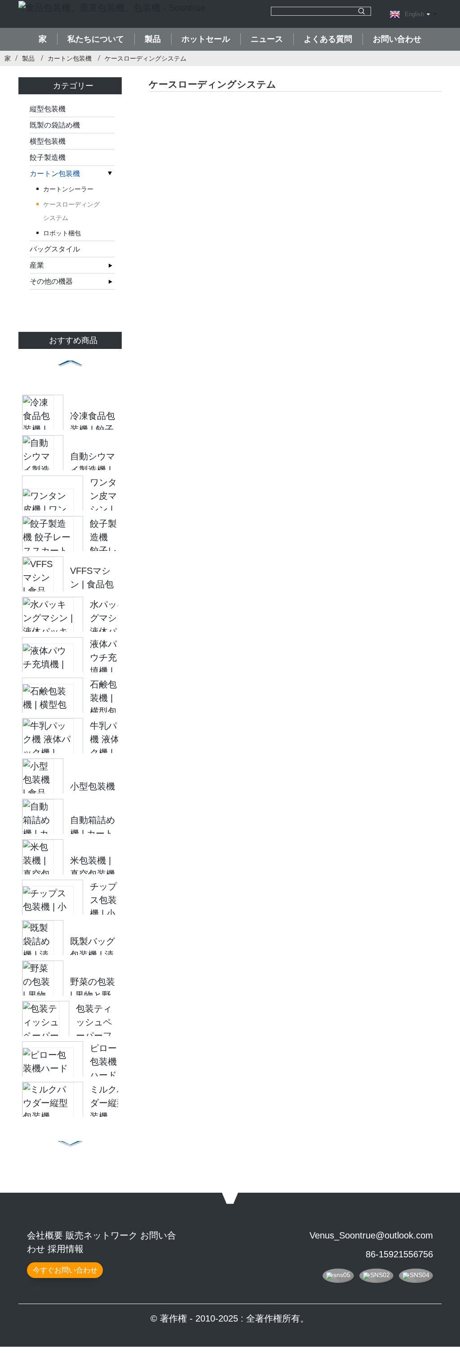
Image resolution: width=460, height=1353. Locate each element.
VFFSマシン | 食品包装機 (92, 584)
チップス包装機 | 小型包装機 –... (103, 913)
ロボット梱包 (62, 233)
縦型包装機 (48, 109)
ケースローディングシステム (145, 58)
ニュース (267, 39)
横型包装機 (48, 141)
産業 (37, 265)
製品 (153, 39)
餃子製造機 (48, 157)
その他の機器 (51, 281)
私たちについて (95, 39)
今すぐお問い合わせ (65, 1270)
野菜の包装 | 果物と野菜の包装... (92, 995)
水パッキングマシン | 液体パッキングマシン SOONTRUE (115, 631)
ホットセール (205, 39)
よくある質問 (328, 39)
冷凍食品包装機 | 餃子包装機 (92, 429)
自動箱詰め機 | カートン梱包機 (92, 833)
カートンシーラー (68, 189)
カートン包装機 (70, 58)
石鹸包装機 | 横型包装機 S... (103, 711)
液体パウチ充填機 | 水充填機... (103, 671)
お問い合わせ (397, 39)
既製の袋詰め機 (55, 125)
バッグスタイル (55, 249)
